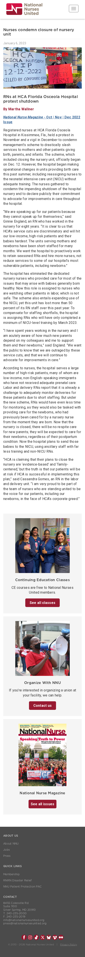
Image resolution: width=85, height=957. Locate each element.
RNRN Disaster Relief (17, 880)
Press (6, 856)
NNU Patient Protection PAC (22, 886)
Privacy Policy (68, 944)
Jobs (6, 849)
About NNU (11, 843)
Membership (11, 874)
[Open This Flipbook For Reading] (42, 756)
